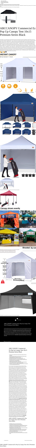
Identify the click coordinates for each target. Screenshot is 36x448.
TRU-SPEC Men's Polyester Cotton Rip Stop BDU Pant (15, 424)
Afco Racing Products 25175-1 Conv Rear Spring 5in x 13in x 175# (17, 358)
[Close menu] (17, 318)
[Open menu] (15, 320)
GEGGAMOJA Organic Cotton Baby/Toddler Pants (15, 423)
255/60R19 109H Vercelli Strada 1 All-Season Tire (15, 361)
